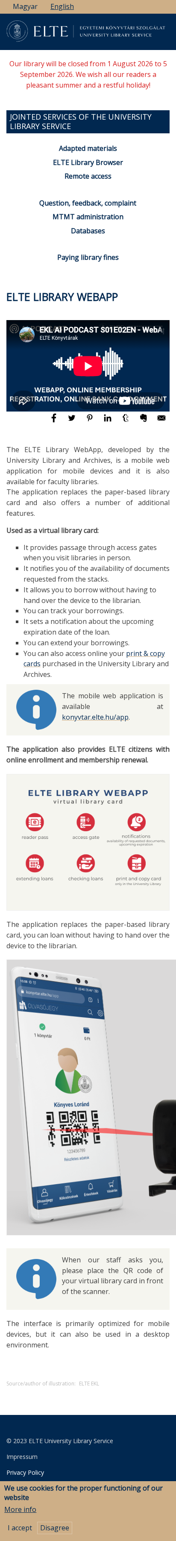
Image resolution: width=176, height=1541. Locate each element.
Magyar (25, 6)
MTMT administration (88, 216)
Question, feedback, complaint (87, 203)
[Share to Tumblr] (126, 421)
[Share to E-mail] (161, 421)
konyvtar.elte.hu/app (95, 717)
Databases (88, 230)
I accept (20, 1527)
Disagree (54, 1527)
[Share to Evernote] (144, 421)
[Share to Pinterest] (90, 421)
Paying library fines (88, 257)
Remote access (88, 176)
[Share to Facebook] (54, 421)
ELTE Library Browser (88, 162)
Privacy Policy (25, 1472)
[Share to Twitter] (72, 421)
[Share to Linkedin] (108, 421)
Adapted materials (88, 148)
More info (20, 1509)
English (62, 6)
